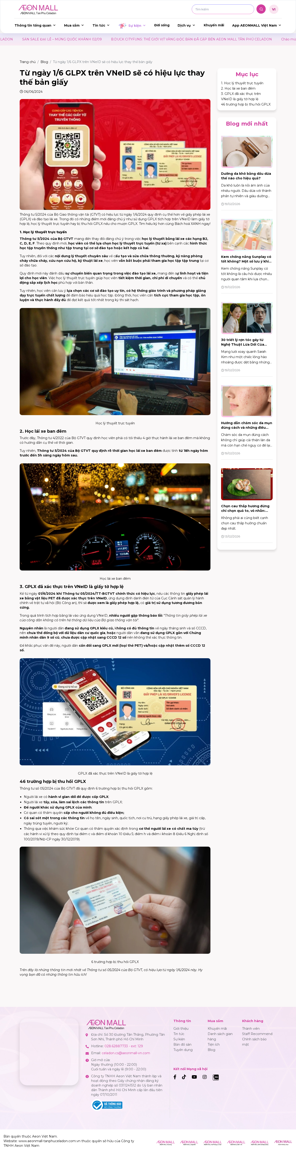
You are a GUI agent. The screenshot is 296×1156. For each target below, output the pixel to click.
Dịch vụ (184, 25)
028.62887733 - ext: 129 (124, 1046)
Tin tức (98, 25)
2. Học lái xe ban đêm (238, 88)
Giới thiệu (180, 1028)
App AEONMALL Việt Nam (254, 25)
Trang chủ (28, 62)
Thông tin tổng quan (33, 25)
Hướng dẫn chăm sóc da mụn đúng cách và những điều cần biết (246, 427)
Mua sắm (72, 25)
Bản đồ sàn (182, 1044)
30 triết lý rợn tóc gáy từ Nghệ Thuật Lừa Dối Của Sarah (242, 344)
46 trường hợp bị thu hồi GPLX (246, 104)
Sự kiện (134, 26)
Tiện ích (214, 1044)
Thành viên (251, 1028)
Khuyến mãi (214, 25)
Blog (44, 62)
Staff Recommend (257, 1034)
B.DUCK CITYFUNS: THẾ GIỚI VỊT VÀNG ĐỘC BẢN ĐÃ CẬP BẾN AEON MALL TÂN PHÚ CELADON (112, 39)
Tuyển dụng (183, 1050)
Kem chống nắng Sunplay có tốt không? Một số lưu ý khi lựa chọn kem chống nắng (246, 261)
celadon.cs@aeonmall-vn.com (126, 1053)
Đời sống (162, 25)
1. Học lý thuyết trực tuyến (242, 83)
